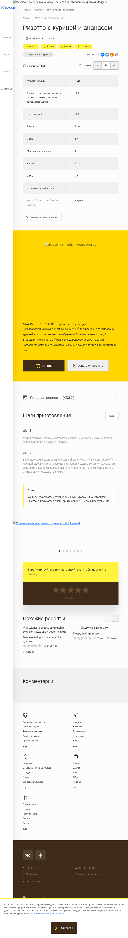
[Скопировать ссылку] (116, 55)
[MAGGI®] (6, 11)
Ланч (75, 772)
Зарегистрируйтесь (41, 569)
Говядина (27, 772)
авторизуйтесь (71, 569)
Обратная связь (85, 867)
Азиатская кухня (31, 726)
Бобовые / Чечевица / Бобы (37, 768)
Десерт (26, 818)
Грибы (26, 777)
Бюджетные (79, 736)
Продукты (6, 54)
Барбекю (77, 726)
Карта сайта (33, 881)
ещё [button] (25, 746)
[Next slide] (115, 618)
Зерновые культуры (33, 782)
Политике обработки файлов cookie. (47, 913)
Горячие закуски (31, 814)
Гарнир (26, 809)
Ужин (27, 18)
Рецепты (6, 37)
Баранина (27, 763)
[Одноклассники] (112, 55)
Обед (75, 777)
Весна (76, 740)
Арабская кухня (31, 736)
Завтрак (77, 768)
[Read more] (45, 640)
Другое (26, 823)
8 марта (77, 722)
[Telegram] (107, 55)
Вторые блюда (30, 804)
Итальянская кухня (49, 18)
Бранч (76, 763)
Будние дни (79, 731)
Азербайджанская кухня (35, 722)
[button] (59, 551)
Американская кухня (33, 731)
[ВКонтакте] (102, 55)
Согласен (67, 927)
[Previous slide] (109, 618)
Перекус (77, 782)
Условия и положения (88, 874)
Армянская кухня (31, 740)
